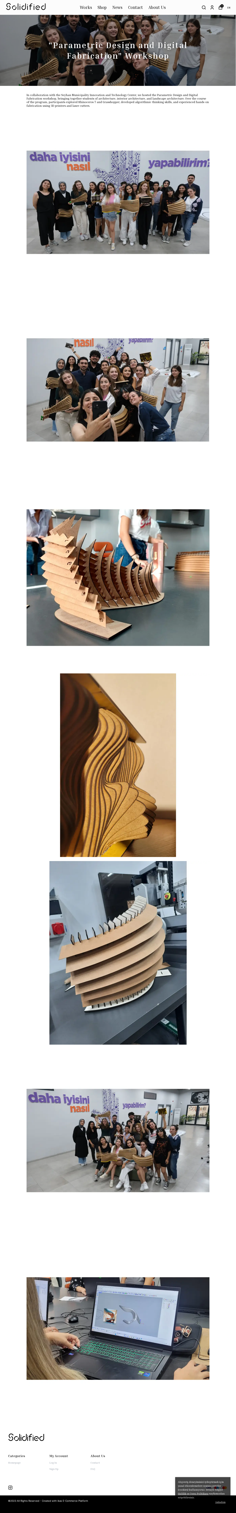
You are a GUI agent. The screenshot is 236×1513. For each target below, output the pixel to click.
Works (86, 7)
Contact (135, 7)
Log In (53, 1462)
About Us (157, 7)
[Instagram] (10, 1487)
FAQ (93, 1468)
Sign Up (53, 1468)
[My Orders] (212, 7)
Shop (102, 7)
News (117, 7)
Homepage (14, 1462)
